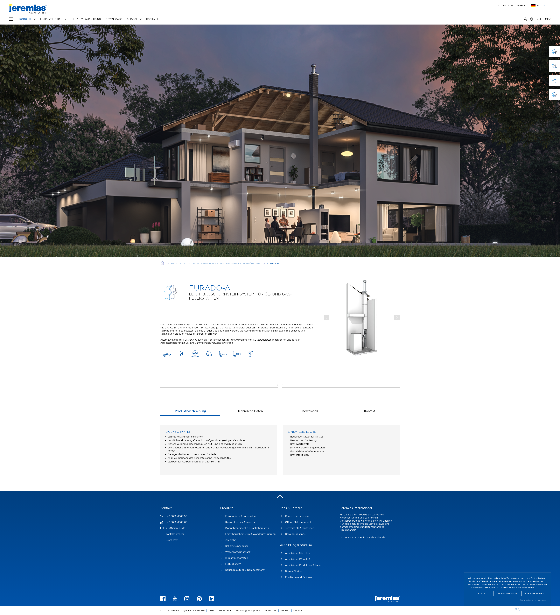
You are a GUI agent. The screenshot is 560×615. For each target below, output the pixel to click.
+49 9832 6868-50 (176, 516)
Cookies (297, 610)
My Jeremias (542, 19)
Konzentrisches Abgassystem (242, 522)
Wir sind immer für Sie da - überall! (365, 537)
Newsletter (172, 540)
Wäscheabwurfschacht (238, 551)
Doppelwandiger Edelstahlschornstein (247, 528)
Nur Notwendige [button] (507, 593)
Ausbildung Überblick (297, 553)
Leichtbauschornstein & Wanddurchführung (250, 534)
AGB (211, 610)
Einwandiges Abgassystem (240, 516)
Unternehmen (505, 5)
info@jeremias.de (175, 528)
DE (544, 5)
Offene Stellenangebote (298, 522)
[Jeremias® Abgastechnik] (28, 12)
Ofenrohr (230, 540)
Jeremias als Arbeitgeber (299, 528)
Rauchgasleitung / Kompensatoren (245, 569)
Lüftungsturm (233, 563)
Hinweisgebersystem (248, 610)
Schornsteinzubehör (236, 545)
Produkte (25, 19)
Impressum (540, 600)
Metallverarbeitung (86, 19)
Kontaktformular (175, 534)
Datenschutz (526, 600)
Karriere (522, 5)
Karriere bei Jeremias (297, 516)
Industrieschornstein (237, 557)
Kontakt (152, 19)
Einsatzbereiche (51, 19)
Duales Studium (294, 571)
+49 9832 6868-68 (176, 522)
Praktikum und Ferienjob (299, 577)
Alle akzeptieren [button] (534, 593)
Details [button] (481, 593)
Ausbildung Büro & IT (297, 559)
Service (132, 19)
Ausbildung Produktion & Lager (303, 565)
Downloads (114, 19)
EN (549, 5)
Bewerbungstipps (295, 534)
